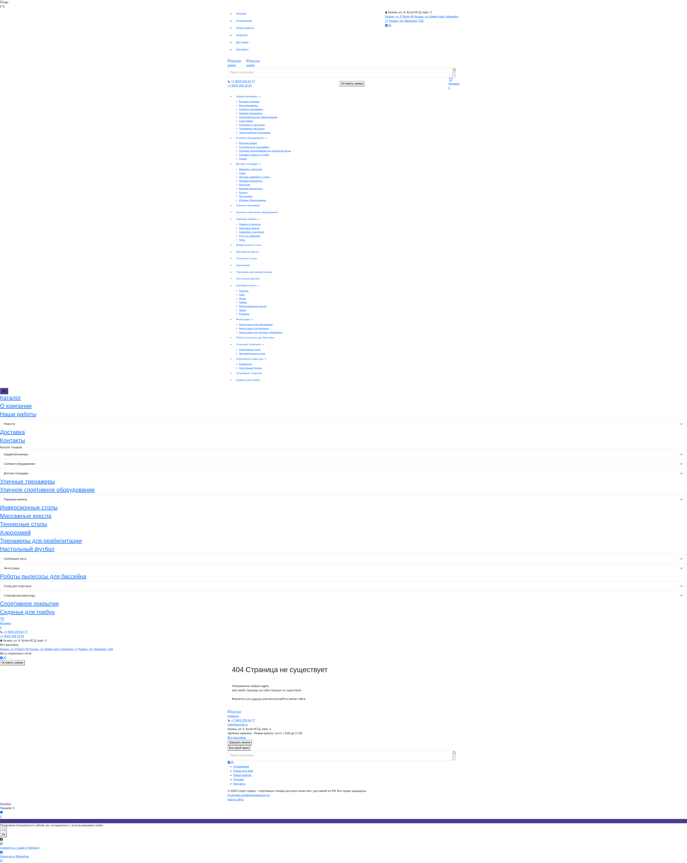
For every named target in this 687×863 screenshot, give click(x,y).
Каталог (241, 13)
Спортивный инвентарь (250, 358)
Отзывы (238, 779)
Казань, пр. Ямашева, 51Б (406, 20)
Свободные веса (246, 285)
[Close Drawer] (4, 391)
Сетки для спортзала (248, 344)
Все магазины (237, 737)
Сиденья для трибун (248, 380)
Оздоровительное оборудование (258, 117)
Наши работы (245, 28)
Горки (242, 173)
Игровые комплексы (250, 180)
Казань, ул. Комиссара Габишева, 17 (54, 649)
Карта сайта (235, 799)
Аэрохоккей (243, 265)
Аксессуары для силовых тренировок (260, 332)
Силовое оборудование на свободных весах (265, 150)
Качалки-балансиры (250, 188)
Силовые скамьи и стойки (254, 154)
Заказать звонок (239, 742)
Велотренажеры (248, 105)
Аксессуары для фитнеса (254, 328)
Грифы (243, 302)
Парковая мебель (247, 219)
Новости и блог (243, 770)
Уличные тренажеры (248, 205)
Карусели (244, 184)
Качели (243, 192)
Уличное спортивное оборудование (257, 212)
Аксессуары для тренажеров (255, 324)
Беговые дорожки (249, 101)
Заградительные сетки (252, 353)
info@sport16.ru (238, 724)
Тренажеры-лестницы (252, 128)
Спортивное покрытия (249, 373)
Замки (242, 310)
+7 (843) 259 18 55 (240, 85)
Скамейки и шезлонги (251, 231)
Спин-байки (246, 120)
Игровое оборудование (252, 200)
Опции (243, 158)
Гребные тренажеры (251, 109)
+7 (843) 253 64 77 (243, 81)
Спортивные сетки (249, 349)
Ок (3, 834)
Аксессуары (243, 319)
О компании (244, 20)
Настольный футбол (248, 278)
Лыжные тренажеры (250, 113)
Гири (242, 294)
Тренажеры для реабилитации (254, 272)
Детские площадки (247, 163)
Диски (242, 298)
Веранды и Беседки (250, 169)
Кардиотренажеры (247, 96)
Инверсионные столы (248, 245)
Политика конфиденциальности (249, 795)
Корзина (5, 803)
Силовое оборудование (250, 137)
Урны (242, 239)
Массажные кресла (247, 251)
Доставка (242, 42)
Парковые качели (249, 228)
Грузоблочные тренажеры (254, 147)
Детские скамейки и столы (254, 176)
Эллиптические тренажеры (255, 132)
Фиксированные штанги (253, 306)
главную (256, 698)
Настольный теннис (250, 368)
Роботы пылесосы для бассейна (255, 337)
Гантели (244, 290)
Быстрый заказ (239, 747)
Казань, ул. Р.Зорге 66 (399, 16)
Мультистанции (248, 143)
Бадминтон (245, 364)
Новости (241, 35)
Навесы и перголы (250, 224)
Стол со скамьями (249, 235)
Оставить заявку (352, 83)
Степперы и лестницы (252, 124)
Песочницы (245, 196)
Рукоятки (244, 313)
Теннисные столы (246, 258)
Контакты (242, 49)
